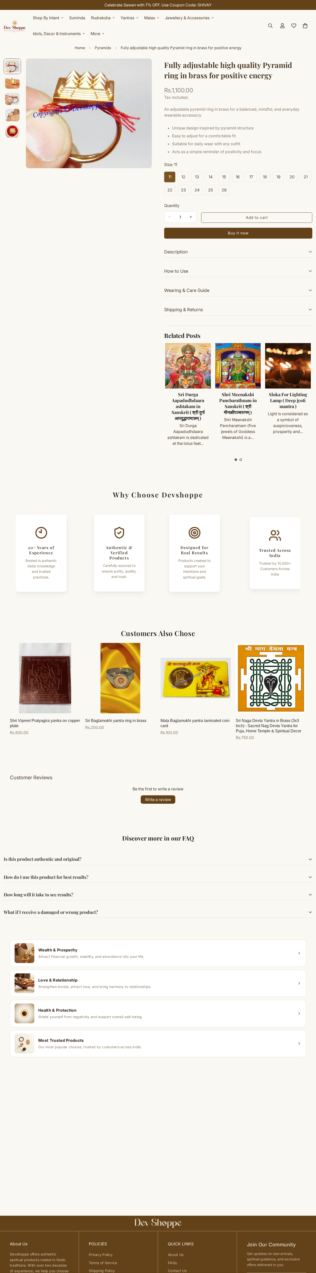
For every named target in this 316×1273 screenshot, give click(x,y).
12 (185, 178)
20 (293, 178)
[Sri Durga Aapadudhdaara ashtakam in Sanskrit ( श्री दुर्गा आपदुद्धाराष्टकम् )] (188, 366)
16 (239, 178)
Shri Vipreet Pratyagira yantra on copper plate (45, 723)
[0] (305, 25)
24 (198, 191)
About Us (175, 1254)
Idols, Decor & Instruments (57, 33)
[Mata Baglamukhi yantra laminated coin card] (195, 678)
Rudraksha (101, 17)
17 (253, 178)
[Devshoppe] (15, 26)
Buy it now (238, 232)
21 (307, 178)
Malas (149, 17)
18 (266, 178)
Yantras (127, 17)
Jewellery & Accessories (187, 17)
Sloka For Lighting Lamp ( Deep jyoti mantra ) (288, 400)
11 (171, 178)
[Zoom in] (141, 69)
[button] (236, 459)
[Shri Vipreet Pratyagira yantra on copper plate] (45, 678)
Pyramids (103, 47)
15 (226, 178)
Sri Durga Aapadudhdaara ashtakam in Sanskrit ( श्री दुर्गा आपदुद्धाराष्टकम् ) (188, 406)
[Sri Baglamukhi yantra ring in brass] (120, 678)
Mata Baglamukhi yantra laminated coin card (195, 723)
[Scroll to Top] (306, 1246)
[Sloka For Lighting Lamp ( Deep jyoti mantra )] (288, 366)
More (95, 33)
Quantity (171, 205)
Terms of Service (103, 1263)
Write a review (158, 799)
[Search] (270, 25)
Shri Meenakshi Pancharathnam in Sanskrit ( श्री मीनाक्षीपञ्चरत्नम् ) (238, 403)
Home (80, 47)
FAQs (172, 1263)
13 (198, 178)
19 (280, 178)
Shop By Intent (46, 17)
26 (226, 191)
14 (212, 178)
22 (171, 191)
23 (185, 191)
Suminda (77, 17)
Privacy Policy (101, 1254)
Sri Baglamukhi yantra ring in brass (115, 721)
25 (212, 191)
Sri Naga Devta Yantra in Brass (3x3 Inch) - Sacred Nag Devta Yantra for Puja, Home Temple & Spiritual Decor (268, 726)
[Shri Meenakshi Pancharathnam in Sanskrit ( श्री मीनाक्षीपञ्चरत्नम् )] (238, 366)
